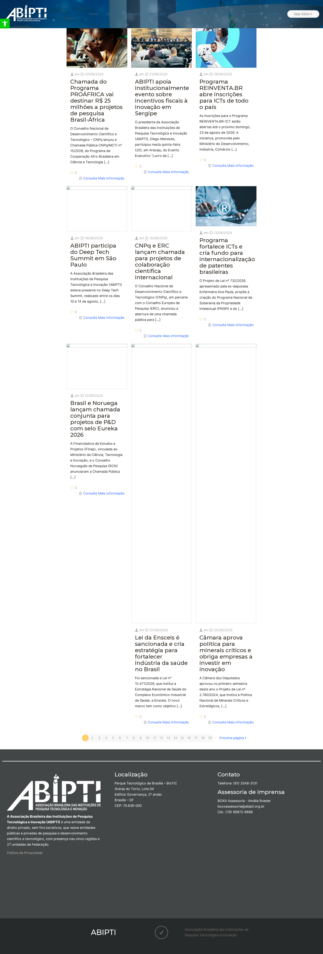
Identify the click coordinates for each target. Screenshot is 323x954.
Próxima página (231, 738)
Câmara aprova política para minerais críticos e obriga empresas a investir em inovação (226, 653)
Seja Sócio (302, 14)
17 (196, 738)
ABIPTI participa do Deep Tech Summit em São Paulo (93, 255)
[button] (5, 23)
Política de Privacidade (24, 853)
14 (175, 738)
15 (182, 738)
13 (168, 738)
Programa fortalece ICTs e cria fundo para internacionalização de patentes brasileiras (227, 256)
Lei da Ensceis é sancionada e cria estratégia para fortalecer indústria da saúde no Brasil (161, 653)
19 (210, 738)
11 (154, 738)
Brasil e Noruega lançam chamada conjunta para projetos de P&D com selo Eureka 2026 (95, 419)
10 (147, 738)
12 (161, 738)
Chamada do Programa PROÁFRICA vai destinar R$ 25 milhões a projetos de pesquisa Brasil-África (96, 100)
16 (189, 738)
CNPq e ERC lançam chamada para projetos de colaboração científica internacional (160, 261)
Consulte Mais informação (103, 178)
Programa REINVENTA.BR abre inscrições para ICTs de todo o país (223, 94)
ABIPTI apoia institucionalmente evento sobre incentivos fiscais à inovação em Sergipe (162, 97)
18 (203, 738)
